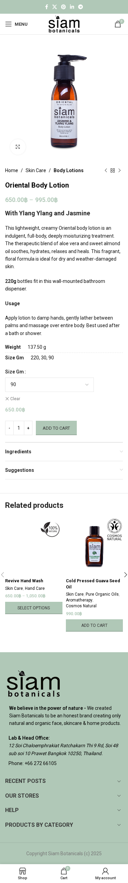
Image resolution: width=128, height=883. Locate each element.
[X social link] (54, 7)
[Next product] (119, 170)
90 (51, 357)
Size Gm (14, 371)
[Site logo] (64, 23)
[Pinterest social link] (63, 7)
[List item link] (64, 763)
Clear (15, 398)
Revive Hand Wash (24, 580)
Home (11, 170)
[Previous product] (105, 170)
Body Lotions (69, 170)
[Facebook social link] (46, 7)
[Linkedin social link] (72, 7)
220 (35, 357)
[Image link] (33, 682)
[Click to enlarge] (18, 147)
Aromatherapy (79, 600)
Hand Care (35, 588)
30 (43, 357)
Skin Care (36, 170)
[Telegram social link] (80, 7)
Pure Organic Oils (102, 594)
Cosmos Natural (81, 606)
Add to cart (56, 428)
